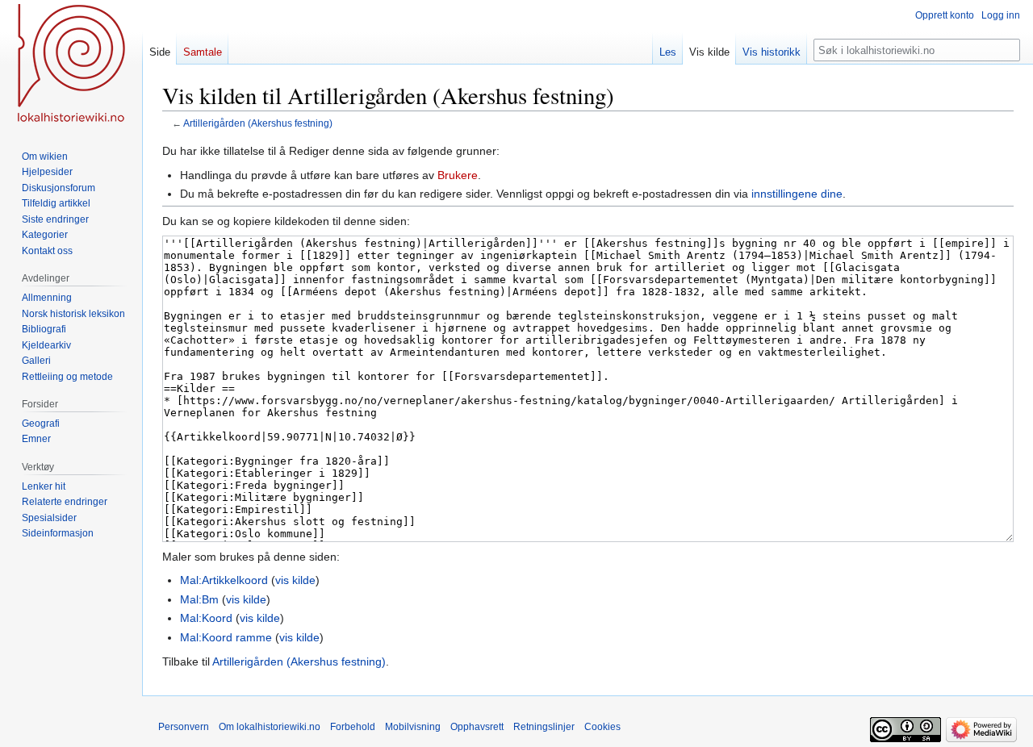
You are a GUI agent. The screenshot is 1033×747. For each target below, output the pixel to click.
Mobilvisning (413, 726)
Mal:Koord (206, 617)
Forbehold (352, 726)
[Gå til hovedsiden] (71, 64)
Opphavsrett (477, 726)
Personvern (183, 726)
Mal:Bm (199, 599)
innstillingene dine (797, 193)
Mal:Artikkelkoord (224, 580)
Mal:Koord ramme (226, 637)
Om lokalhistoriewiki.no (269, 726)
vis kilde (295, 580)
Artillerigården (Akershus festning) (257, 123)
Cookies (602, 726)
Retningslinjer (544, 726)
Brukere (457, 175)
